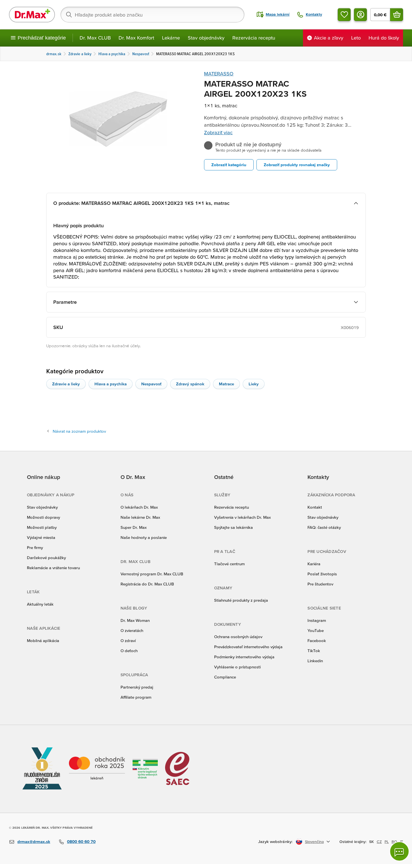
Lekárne (171, 38)
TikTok (313, 650)
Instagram (316, 620)
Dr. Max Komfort (136, 38)
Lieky (254, 383)
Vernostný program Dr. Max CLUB (152, 573)
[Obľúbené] (344, 14)
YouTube (315, 630)
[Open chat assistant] (399, 851)
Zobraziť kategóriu (228, 164)
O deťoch (129, 650)
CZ (379, 841)
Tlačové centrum (229, 563)
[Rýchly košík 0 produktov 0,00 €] (396, 14)
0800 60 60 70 (81, 841)
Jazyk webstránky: (275, 841)
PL (387, 841)
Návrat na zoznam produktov (79, 431)
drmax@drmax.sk (33, 841)
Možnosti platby (42, 527)
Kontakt (314, 507)
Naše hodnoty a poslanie (144, 537)
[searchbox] (152, 14)
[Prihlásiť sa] (360, 14)
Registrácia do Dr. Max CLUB (147, 584)
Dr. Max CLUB (95, 38)
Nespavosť (151, 383)
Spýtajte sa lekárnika (233, 527)
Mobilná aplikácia (43, 640)
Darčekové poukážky (46, 557)
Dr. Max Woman (135, 620)
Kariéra (313, 563)
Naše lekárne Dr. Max (140, 517)
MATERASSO (218, 74)
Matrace (226, 383)
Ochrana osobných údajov (238, 636)
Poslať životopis (322, 573)
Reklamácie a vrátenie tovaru (53, 567)
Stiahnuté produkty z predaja (241, 600)
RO (394, 841)
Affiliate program (136, 697)
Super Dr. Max (134, 527)
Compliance (225, 677)
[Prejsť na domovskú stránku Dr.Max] (32, 14)
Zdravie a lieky (66, 383)
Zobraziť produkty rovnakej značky (297, 164)
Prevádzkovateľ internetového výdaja (248, 646)
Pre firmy (35, 547)
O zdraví (128, 640)
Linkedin (315, 660)
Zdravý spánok (190, 383)
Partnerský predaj (137, 687)
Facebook (316, 640)
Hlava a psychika (110, 383)
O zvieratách (132, 630)
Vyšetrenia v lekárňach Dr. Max (242, 517)
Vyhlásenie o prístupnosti (237, 666)
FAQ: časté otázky (324, 527)
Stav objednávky (206, 38)
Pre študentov (320, 584)
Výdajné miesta (41, 537)
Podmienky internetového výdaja (244, 656)
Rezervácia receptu (253, 38)
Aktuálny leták (40, 604)
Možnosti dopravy (43, 517)
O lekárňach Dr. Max (139, 507)
